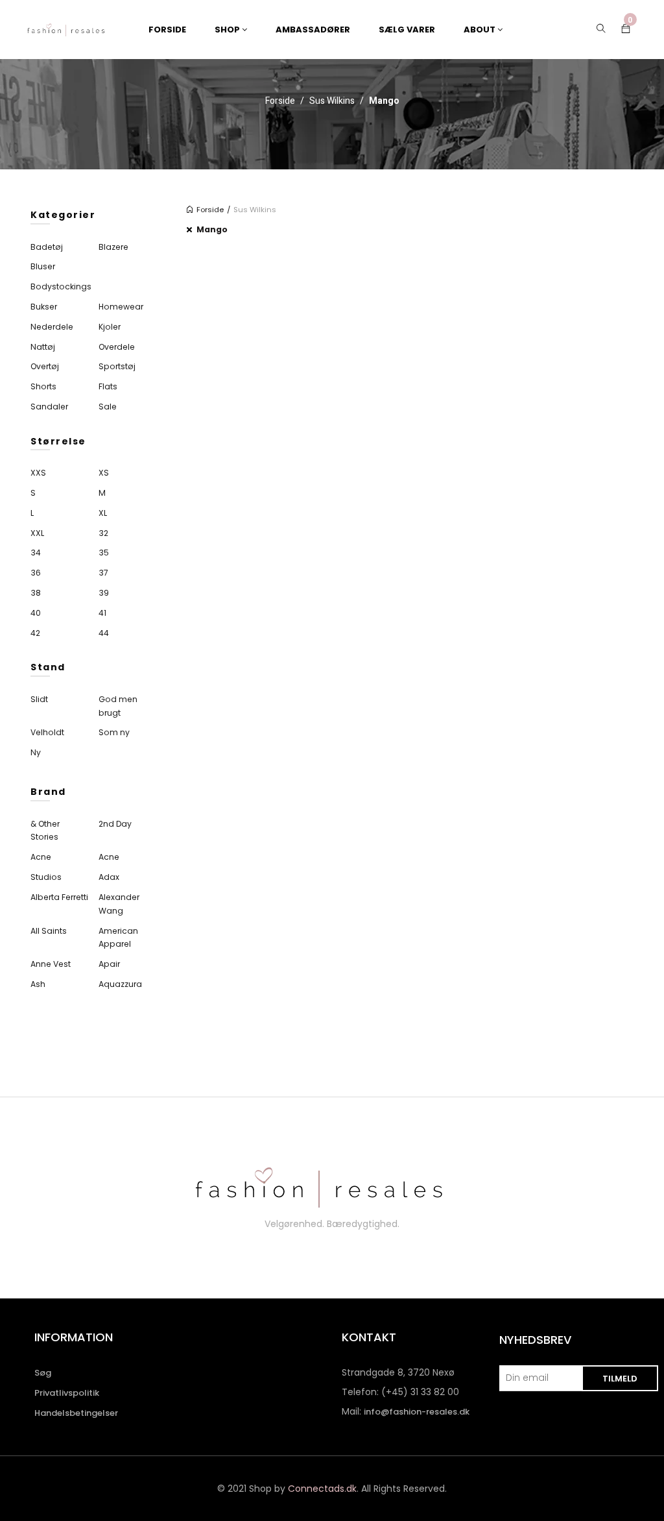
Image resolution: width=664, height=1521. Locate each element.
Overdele (117, 346)
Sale (108, 406)
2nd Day (115, 823)
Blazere (113, 246)
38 (35, 592)
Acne (40, 856)
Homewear (121, 306)
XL (103, 512)
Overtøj (44, 366)
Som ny (114, 732)
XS (104, 472)
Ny (35, 752)
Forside (280, 101)
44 (104, 633)
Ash (37, 984)
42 (35, 633)
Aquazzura (120, 984)
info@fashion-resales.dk (416, 1411)
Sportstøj (117, 366)
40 (35, 612)
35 (104, 552)
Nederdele (51, 326)
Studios (46, 876)
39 (104, 592)
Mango (212, 229)
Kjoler (110, 326)
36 (35, 572)
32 (103, 533)
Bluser (42, 266)
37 (103, 572)
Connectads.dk (322, 1488)
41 (102, 612)
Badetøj (46, 246)
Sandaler (49, 406)
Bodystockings (60, 286)
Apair (109, 963)
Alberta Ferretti (59, 897)
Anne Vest (50, 963)
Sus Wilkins (332, 101)
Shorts (43, 386)
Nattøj (42, 346)
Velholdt (47, 732)
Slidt (39, 699)
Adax (109, 876)
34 (35, 552)
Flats (108, 386)
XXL (37, 533)
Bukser (43, 306)
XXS (38, 472)
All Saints (48, 930)
